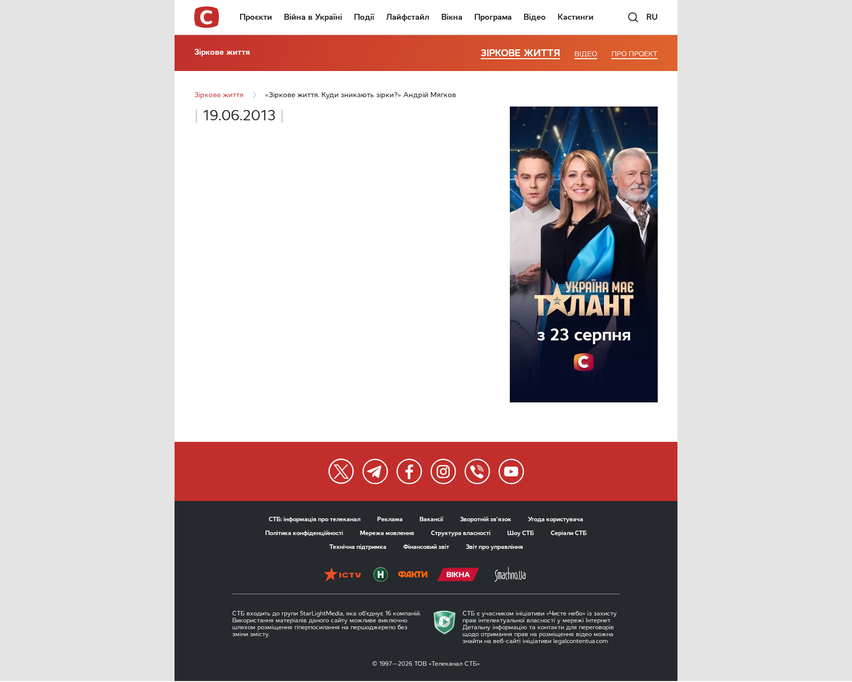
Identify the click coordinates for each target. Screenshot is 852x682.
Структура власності (461, 533)
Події (364, 17)
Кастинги (576, 17)
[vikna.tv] (458, 575)
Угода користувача (555, 519)
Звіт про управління (494, 546)
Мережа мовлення (387, 533)
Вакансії (431, 519)
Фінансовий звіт (426, 546)
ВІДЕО (585, 54)
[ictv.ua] (342, 575)
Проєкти (256, 17)
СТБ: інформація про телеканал (314, 519)
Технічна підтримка (358, 546)
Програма (493, 17)
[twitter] (341, 471)
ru (652, 17)
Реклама (390, 519)
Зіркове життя (222, 52)
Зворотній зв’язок (485, 519)
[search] (633, 17)
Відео (535, 17)
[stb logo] (207, 17)
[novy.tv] (380, 575)
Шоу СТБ (520, 533)
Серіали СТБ (569, 533)
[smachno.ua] (510, 575)
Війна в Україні (313, 17)
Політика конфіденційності (304, 533)
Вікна (451, 17)
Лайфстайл (407, 17)
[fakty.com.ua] (412, 575)
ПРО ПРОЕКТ (634, 54)
